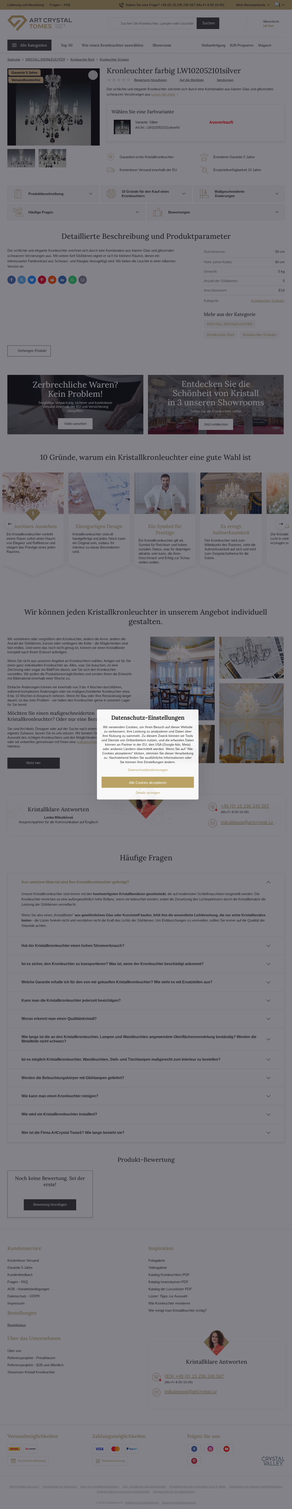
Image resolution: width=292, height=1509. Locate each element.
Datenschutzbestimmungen (148, 770)
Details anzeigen (148, 792)
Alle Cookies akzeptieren (147, 783)
